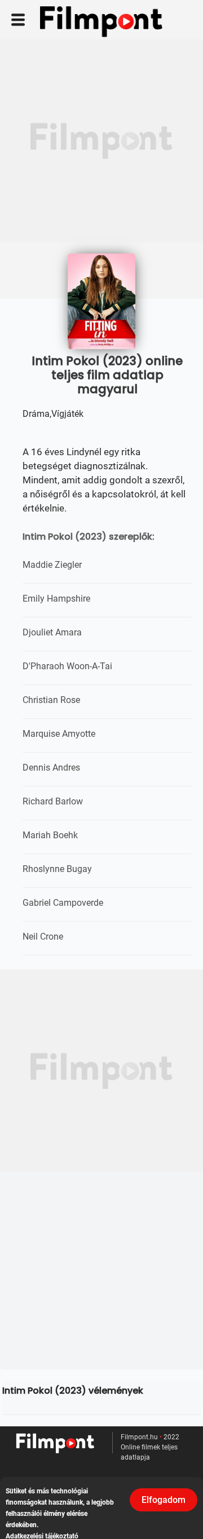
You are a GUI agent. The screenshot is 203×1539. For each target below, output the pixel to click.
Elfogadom (164, 1499)
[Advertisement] (101, 140)
